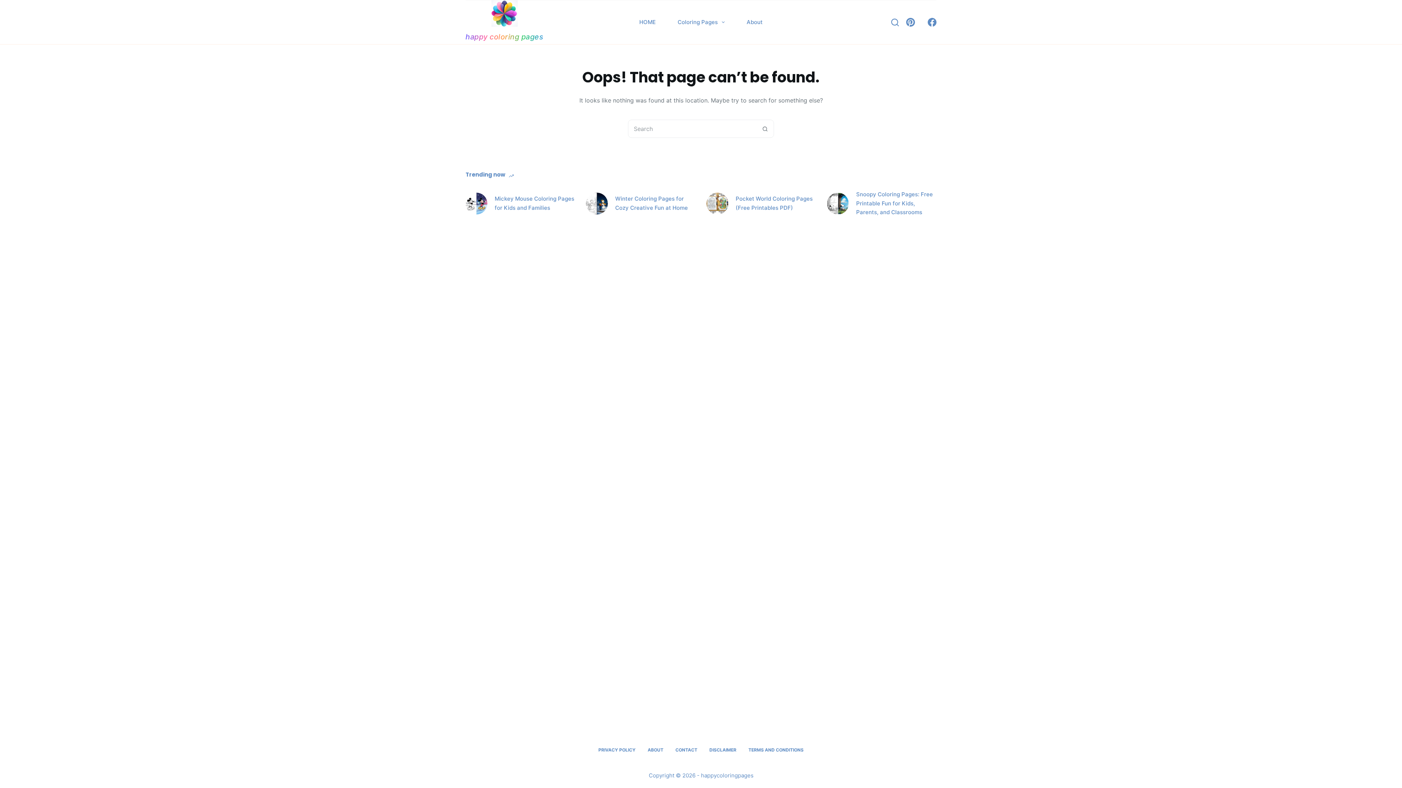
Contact (686, 750)
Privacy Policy (617, 750)
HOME (647, 22)
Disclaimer (722, 750)
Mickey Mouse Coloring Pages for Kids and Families (534, 203)
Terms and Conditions (776, 750)
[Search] (895, 22)
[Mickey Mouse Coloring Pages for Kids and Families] (476, 204)
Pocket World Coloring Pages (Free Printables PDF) (774, 203)
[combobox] (692, 129)
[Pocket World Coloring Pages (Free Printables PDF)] (717, 204)
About (755, 22)
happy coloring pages (504, 36)
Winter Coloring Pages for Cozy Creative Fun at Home (651, 203)
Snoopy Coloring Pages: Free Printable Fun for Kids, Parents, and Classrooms (894, 203)
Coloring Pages (698, 22)
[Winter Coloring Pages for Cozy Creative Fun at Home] (597, 204)
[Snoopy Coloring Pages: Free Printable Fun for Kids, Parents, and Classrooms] (838, 204)
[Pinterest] (910, 22)
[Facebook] (932, 22)
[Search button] (765, 129)
